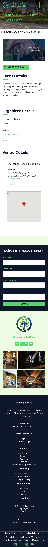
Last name (7, 269)
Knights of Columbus (24, 473)
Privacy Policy (15, 540)
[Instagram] (26, 544)
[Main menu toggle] (42, 5)
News (24, 491)
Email (5, 292)
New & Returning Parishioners (24, 464)
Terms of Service (32, 540)
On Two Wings (24, 441)
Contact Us (24, 462)
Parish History (24, 453)
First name (8, 257)
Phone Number (9, 280)
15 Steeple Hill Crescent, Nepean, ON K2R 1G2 (24, 509)
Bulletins (24, 494)
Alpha (24, 438)
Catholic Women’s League (24, 476)
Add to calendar (15, 67)
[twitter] (21, 544)
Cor (24, 444)
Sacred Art (24, 456)
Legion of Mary (24, 479)
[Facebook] (15, 544)
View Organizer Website (12, 134)
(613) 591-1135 (14, 185)
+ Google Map (14, 179)
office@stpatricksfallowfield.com (24, 522)
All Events (24, 488)
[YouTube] (32, 544)
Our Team (24, 459)
